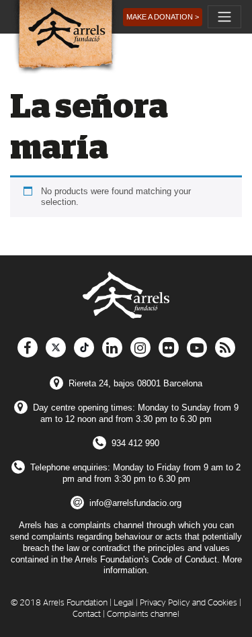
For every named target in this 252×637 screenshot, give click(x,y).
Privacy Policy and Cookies (188, 603)
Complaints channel (143, 614)
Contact (87, 614)
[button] (162, 17)
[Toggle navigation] (224, 16)
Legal (124, 603)
